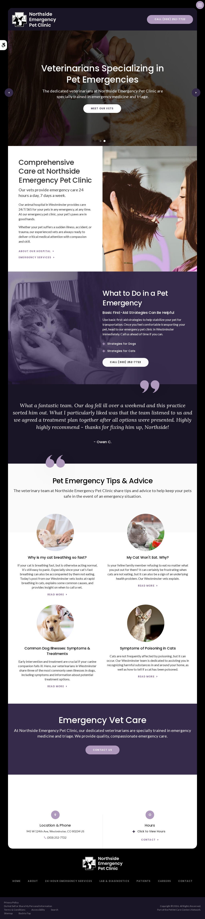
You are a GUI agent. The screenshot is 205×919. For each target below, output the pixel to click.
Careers (164, 881)
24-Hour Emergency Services (68, 881)
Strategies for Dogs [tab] (121, 344)
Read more (55, 594)
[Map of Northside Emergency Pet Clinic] (102, 795)
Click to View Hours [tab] (151, 831)
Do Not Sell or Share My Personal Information (28, 906)
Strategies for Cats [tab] (121, 351)
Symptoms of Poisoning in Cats (148, 648)
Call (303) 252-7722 (170, 19)
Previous (9, 92)
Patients (144, 881)
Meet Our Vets (102, 108)
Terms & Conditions (14, 909)
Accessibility (38, 909)
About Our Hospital (35, 251)
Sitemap (8, 913)
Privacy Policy (11, 902)
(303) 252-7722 (56, 837)
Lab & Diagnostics (114, 881)
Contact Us (102, 750)
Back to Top (25, 913)
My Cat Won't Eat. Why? (148, 557)
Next (196, 92)
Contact (148, 839)
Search (54, 909)
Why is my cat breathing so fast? (57, 557)
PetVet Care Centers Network (184, 909)
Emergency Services (35, 257)
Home (16, 881)
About (33, 881)
